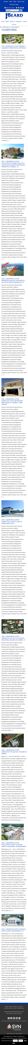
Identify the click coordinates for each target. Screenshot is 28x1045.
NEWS (11, 1008)
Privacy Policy (19, 1033)
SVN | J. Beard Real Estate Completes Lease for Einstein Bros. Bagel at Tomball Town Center (12, 401)
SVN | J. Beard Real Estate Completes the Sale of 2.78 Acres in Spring (14, 752)
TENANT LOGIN (20, 1008)
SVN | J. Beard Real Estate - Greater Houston (14, 16)
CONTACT (21, 1006)
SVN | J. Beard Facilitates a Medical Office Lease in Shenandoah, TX (13, 930)
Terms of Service (10, 1033)
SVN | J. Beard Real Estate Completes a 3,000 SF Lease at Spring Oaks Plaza (11, 521)
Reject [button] (20, 1040)
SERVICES (15, 1006)
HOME (6, 1006)
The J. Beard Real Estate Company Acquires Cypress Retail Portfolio (13, 47)
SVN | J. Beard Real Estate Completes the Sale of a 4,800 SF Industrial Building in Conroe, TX (13, 638)
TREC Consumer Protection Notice (14, 1013)
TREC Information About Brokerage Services (14, 1011)
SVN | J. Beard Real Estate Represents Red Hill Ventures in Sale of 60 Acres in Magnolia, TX (12, 280)
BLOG (15, 1008)
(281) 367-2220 (10, 8)
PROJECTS (6, 1008)
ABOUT (10, 1006)
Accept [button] (15, 1040)
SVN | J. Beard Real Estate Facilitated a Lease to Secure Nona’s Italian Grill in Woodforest (13, 844)
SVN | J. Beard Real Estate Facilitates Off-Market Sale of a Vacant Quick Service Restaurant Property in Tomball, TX (13, 164)
